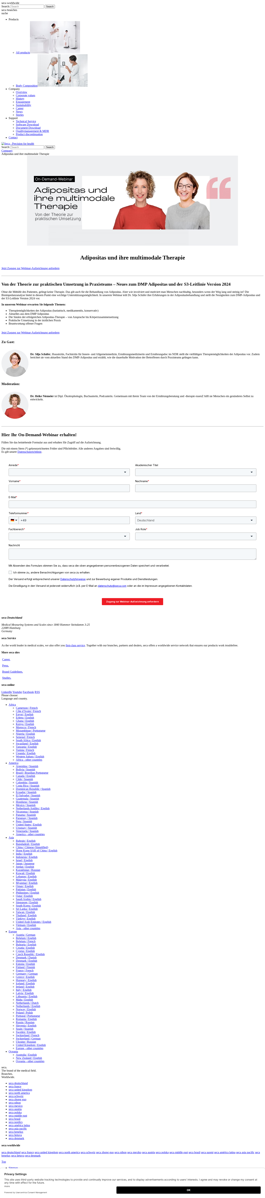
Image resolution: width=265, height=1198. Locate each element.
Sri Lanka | (27, 908)
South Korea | (28, 905)
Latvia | (25, 993)
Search (50, 6)
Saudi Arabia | (28, 899)
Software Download (27, 124)
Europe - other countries (29, 1048)
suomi (207, 1152)
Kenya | (25, 724)
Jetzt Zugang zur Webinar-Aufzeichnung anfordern (30, 268)
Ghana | (25, 720)
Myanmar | (26, 882)
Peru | (24, 821)
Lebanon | (26, 876)
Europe (13, 931)
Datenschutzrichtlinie (29, 451)
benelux (16, 1131)
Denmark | (26, 957)
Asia (11, 837)
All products (23, 52)
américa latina (19, 1125)
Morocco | (26, 727)
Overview (21, 92)
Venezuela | (27, 831)
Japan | (25, 863)
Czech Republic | (30, 954)
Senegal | (25, 737)
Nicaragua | (27, 811)
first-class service (75, 645)
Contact (13, 137)
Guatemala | (27, 798)
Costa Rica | (27, 785)
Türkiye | (26, 918)
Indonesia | (26, 857)
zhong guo (17, 1099)
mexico (16, 1105)
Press (5, 665)
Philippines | (27, 892)
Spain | (24, 1028)
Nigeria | (25, 733)
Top (3, 1161)
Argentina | (27, 766)
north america (19, 1092)
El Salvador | (28, 795)
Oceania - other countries (30, 1061)
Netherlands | (27, 1002)
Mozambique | (30, 730)
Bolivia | (25, 769)
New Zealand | (29, 1058)
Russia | (25, 1022)
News (19, 111)
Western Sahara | (30, 756)
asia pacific (18, 1128)
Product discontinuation (29, 134)
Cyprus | (25, 951)
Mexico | (26, 805)
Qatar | (24, 895)
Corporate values (25, 95)
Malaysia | (26, 879)
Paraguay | (26, 818)
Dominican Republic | (33, 788)
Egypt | (24, 714)
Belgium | (26, 938)
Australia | (26, 1054)
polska (15, 1112)
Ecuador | (26, 792)
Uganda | (26, 753)
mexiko (134, 1152)
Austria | (25, 934)
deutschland (18, 1083)
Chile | (24, 779)
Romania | (26, 1019)
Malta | (24, 999)
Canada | (25, 775)
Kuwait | (25, 873)
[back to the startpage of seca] (17, 143)
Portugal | (28, 1015)
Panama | (26, 814)
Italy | (24, 989)
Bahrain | (26, 840)
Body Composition (26, 85)
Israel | (24, 860)
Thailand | (26, 915)
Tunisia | (25, 750)
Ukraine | (26, 1041)
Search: (5, 6)
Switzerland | (27, 1035)
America (13, 763)
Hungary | (26, 980)
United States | (29, 824)
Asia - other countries (28, 928)
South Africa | (28, 740)
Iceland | (25, 983)
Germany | (27, 973)
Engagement (23, 101)
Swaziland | (27, 743)
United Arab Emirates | (33, 921)
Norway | (26, 1009)
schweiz (16, 1096)
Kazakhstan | (28, 869)
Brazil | (32, 772)
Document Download (28, 127)
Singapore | (27, 902)
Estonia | (25, 963)
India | (24, 853)
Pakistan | (26, 889)
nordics (16, 1122)
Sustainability (23, 105)
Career (19, 108)
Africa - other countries (29, 759)
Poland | (24, 1012)
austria (15, 1109)
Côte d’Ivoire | (28, 711)
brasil (14, 1118)
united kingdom (20, 1089)
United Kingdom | (31, 1045)
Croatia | (25, 947)
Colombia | (27, 782)
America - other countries (30, 834)
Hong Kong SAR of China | (36, 850)
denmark (16, 1138)
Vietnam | (26, 925)
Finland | (25, 967)
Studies (6, 677)
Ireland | (25, 986)
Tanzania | (26, 746)
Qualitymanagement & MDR (32, 131)
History (20, 98)
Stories (20, 114)
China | (32, 847)
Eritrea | (25, 717)
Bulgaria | (26, 944)
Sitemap (14, 1167)
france (15, 1086)
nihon (15, 1102)
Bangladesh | (28, 844)
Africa (12, 704)
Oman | (25, 886)
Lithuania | (26, 996)
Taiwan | (25, 912)
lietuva (15, 1135)
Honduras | (27, 801)
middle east (18, 1115)
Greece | (25, 976)
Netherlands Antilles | (33, 808)
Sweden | (26, 1032)
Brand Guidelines (12, 671)
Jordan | (25, 866)
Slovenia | (26, 1025)
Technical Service (26, 121)
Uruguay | (26, 827)
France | (25, 970)
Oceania (13, 1051)
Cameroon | (27, 707)
